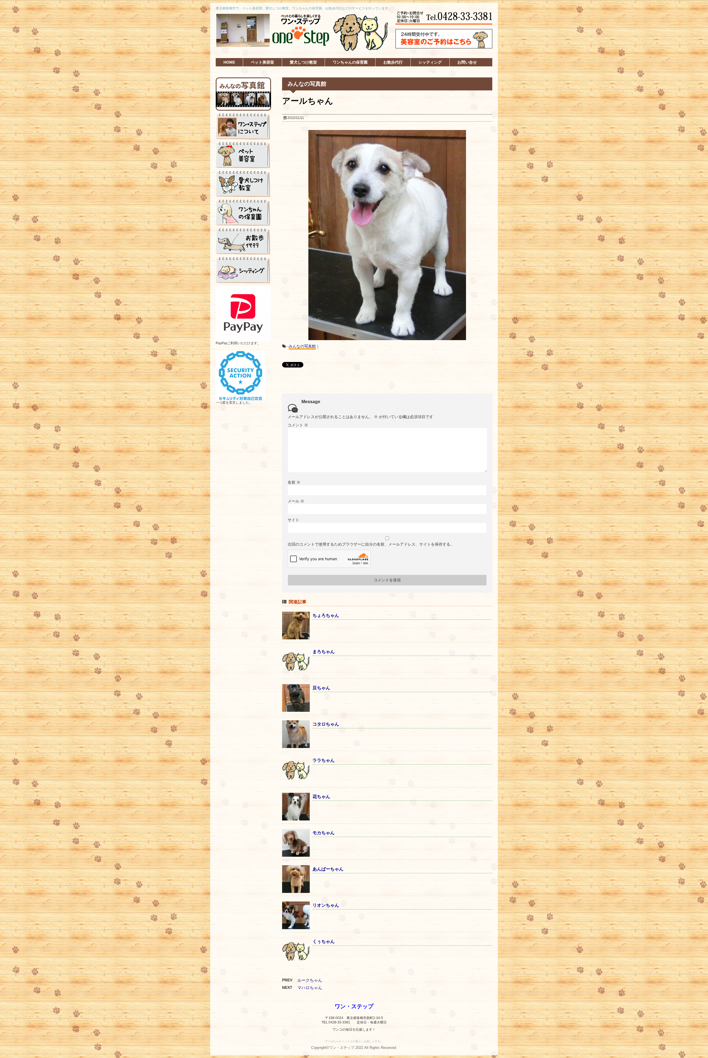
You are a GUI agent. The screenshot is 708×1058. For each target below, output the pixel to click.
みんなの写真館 (302, 346)
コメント (298, 425)
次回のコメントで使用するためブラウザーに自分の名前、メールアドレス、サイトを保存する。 (371, 544)
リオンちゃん (326, 905)
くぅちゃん (324, 941)
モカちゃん (324, 832)
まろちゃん (324, 651)
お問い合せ (467, 62)
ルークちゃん (309, 980)
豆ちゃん (321, 688)
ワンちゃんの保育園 (350, 62)
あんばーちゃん (328, 869)
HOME (229, 62)
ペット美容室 (262, 62)
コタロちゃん (326, 724)
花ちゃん (321, 796)
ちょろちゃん (326, 615)
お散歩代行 (393, 62)
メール (296, 501)
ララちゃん (324, 760)
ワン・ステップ (354, 1006)
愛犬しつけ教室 (303, 62)
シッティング (430, 62)
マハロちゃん (309, 987)
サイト (293, 520)
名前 (294, 482)
